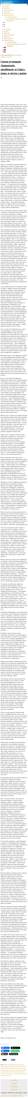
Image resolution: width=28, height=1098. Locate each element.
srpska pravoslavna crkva (7, 1072)
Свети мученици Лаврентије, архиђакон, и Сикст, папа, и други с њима (13, 67)
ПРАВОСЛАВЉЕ (9, 15)
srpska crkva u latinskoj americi (17, 1070)
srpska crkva (13, 1068)
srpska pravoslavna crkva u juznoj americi (13, 1072)
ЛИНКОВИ (10, 21)
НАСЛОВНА (7, 5)
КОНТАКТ (7, 8)
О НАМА (6, 6)
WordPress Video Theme (7, 1096)
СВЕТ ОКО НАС (8, 13)
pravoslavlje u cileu (13, 1066)
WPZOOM (19, 1096)
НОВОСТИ (7, 12)
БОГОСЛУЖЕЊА (9, 10)
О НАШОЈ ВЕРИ (12, 17)
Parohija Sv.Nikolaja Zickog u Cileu (13, 1064)
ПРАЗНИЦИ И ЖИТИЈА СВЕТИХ (17, 19)
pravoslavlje (4, 1066)
